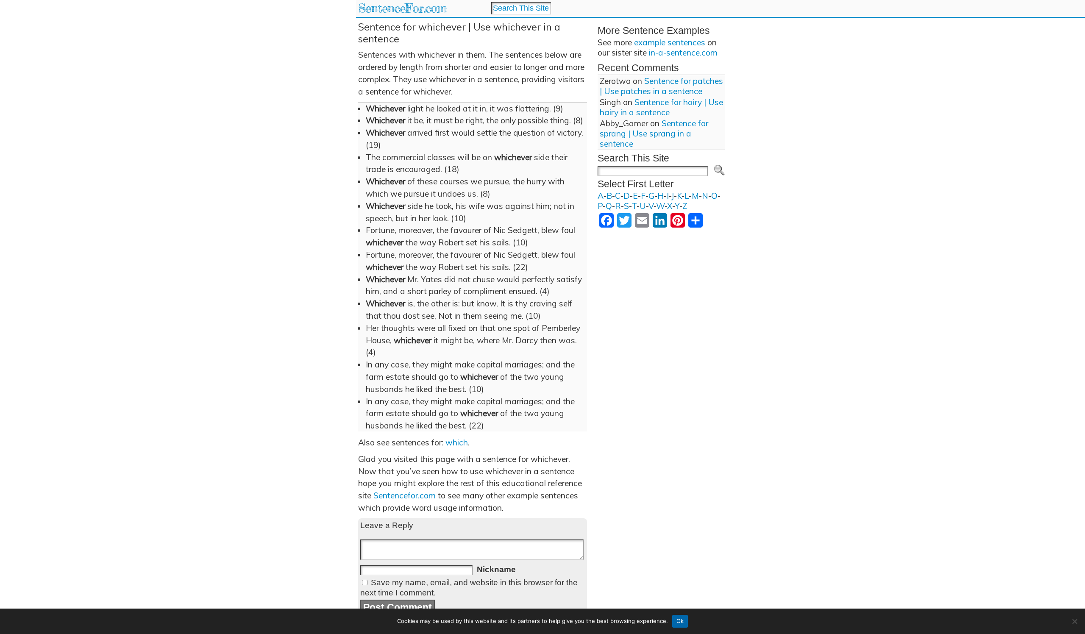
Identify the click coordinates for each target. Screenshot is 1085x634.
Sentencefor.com (404, 495)
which (456, 442)
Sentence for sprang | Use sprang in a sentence (654, 133)
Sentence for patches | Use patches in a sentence (661, 86)
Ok (680, 620)
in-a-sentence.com (683, 52)
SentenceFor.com (402, 8)
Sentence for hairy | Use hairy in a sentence (661, 107)
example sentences (669, 42)
